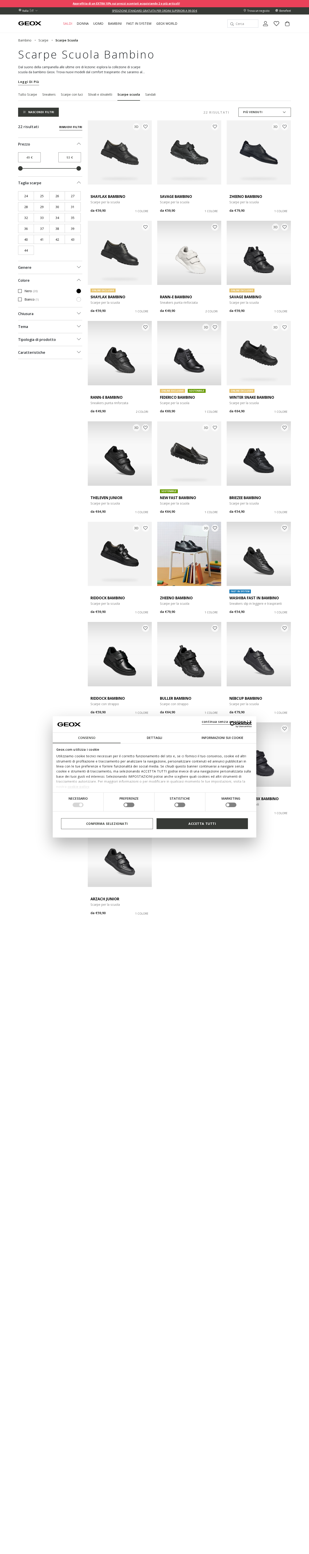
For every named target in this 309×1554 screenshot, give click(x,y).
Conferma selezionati (107, 823)
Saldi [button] (67, 24)
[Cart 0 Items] (285, 27)
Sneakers (49, 94)
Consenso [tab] (86, 738)
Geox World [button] (166, 24)
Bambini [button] (115, 24)
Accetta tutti (202, 823)
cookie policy (79, 786)
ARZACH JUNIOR (104, 898)
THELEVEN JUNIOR (106, 497)
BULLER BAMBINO (175, 698)
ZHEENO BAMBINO (245, 196)
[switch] (129, 805)
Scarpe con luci (72, 94)
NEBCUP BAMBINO (245, 698)
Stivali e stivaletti (100, 94)
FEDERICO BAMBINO (177, 397)
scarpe (43, 40)
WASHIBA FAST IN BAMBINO (254, 597)
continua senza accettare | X (227, 721)
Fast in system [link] (138, 24)
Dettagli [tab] (154, 738)
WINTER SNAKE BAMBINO (251, 397)
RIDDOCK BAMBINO (107, 597)
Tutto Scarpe (27, 94)
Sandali (150, 94)
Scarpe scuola (128, 94)
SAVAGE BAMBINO (176, 196)
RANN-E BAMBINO (176, 296)
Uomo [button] (98, 24)
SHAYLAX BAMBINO (107, 196)
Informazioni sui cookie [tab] (222, 738)
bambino (24, 40)
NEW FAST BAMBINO (178, 497)
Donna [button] (83, 24)
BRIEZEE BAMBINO (245, 497)
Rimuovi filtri (70, 127)
